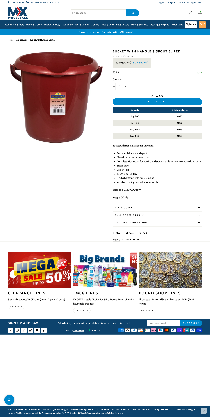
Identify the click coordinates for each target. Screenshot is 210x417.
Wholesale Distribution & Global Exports (91, 372)
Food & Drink (107, 24)
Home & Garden (34, 24)
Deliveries (79, 361)
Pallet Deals (177, 24)
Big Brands (191, 24)
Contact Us (166, 351)
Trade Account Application (189, 2)
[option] (105, 32)
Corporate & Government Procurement (91, 367)
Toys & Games (82, 24)
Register (171, 2)
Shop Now (147, 310)
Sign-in (162, 2)
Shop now (16, 306)
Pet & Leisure (122, 24)
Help (77, 351)
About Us (122, 351)
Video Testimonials (126, 356)
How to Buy (80, 356)
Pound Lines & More (14, 24)
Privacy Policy (81, 382)
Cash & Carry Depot (169, 361)
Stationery (67, 24)
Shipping (116, 239)
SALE (202, 24)
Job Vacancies (166, 377)
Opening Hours (167, 356)
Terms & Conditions (83, 377)
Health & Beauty (52, 24)
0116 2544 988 (17, 2)
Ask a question (126, 207)
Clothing (95, 24)
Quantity (117, 79)
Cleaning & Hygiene (159, 24)
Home (10, 39)
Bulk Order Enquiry (130, 215)
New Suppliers (167, 382)
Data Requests (167, 392)
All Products (21, 39)
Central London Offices (171, 367)
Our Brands (123, 361)
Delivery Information (131, 223)
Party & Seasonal (139, 24)
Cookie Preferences (169, 387)
